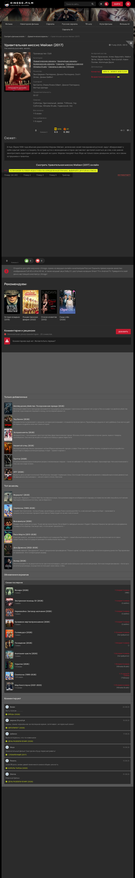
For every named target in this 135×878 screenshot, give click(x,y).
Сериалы (50, 24)
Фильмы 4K (125, 24)
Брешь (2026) (14, 714)
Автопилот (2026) (16, 728)
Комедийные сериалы (67, 61)
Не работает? (124, 175)
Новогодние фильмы (29, 24)
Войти (117, 4)
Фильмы (9, 24)
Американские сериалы (44, 64)
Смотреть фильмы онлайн (14, 36)
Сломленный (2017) (17, 755)
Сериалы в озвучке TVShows (61, 66)
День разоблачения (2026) (20, 741)
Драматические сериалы (38, 36)
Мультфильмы (106, 24)
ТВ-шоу (88, 24)
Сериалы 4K (67, 29)
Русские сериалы (70, 24)
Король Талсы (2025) (18, 768)
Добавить (123, 332)
